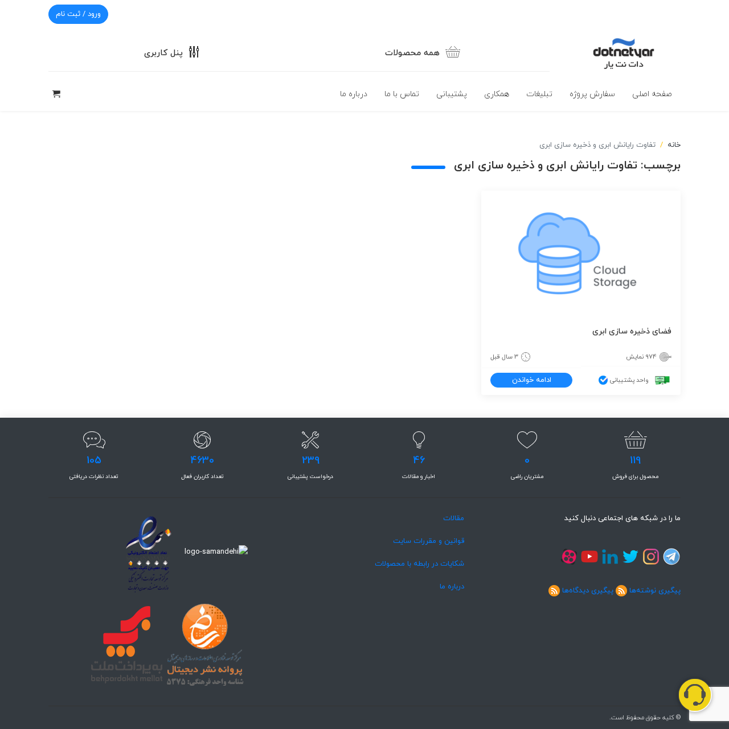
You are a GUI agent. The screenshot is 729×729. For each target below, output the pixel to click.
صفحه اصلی (652, 94)
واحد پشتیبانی (629, 380)
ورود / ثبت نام (78, 14)
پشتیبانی (451, 94)
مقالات (453, 518)
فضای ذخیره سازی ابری (631, 331)
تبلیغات (539, 94)
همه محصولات (412, 53)
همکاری (496, 94)
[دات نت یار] (624, 52)
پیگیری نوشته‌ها (655, 591)
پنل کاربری (163, 53)
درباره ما (353, 94)
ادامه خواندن (531, 380)
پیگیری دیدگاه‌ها (587, 591)
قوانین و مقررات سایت (428, 541)
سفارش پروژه (592, 94)
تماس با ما (401, 94)
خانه (674, 145)
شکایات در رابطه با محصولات (419, 564)
